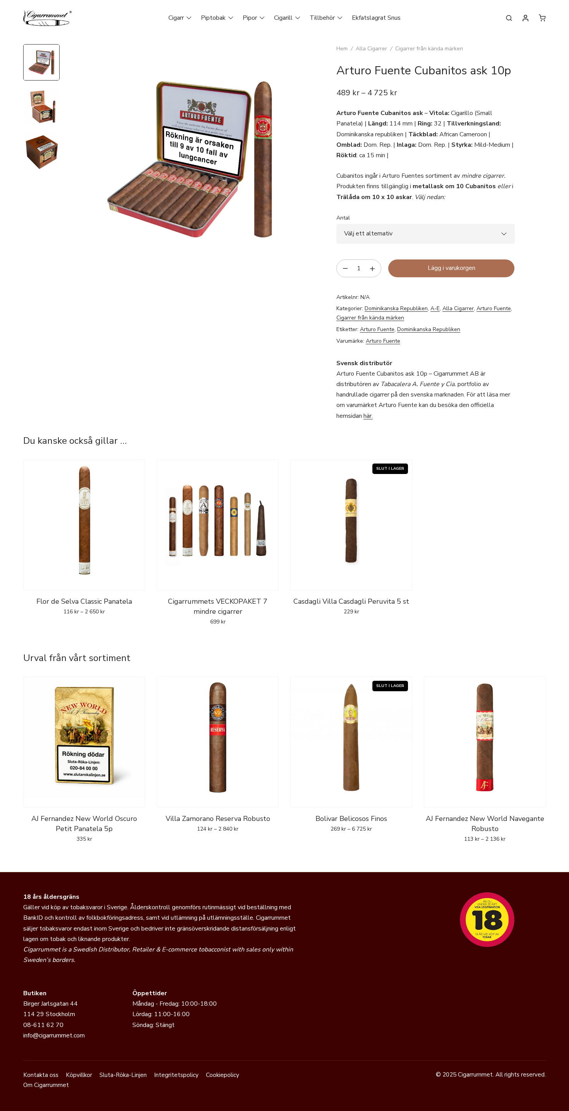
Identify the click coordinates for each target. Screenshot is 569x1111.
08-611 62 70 (43, 1025)
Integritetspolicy (176, 1075)
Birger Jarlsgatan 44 (50, 1003)
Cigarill (283, 18)
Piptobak (213, 18)
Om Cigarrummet (46, 1085)
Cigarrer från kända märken (429, 48)
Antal (343, 218)
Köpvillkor (79, 1075)
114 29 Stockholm (49, 1014)
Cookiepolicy (222, 1075)
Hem (342, 48)
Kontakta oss (40, 1075)
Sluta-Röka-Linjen (123, 1075)
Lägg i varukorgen (451, 268)
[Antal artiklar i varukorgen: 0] (542, 17)
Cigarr (176, 18)
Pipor (250, 18)
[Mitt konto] (526, 18)
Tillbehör (322, 18)
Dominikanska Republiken (396, 308)
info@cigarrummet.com (54, 1035)
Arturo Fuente (493, 308)
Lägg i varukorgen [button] (218, 638)
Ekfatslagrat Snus (376, 18)
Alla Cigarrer (371, 48)
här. (368, 416)
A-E (435, 308)
